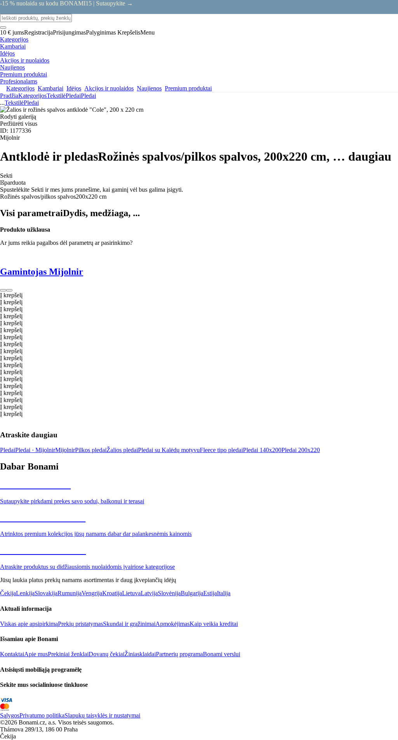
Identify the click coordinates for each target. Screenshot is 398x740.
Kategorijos (32, 95)
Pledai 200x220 (300, 450)
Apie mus (36, 654)
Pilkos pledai (90, 450)
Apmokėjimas (172, 623)
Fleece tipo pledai (221, 450)
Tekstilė (56, 95)
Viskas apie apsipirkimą (29, 623)
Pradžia (9, 95)
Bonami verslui (221, 654)
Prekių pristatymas (80, 623)
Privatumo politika (42, 715)
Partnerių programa (179, 654)
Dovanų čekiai (106, 654)
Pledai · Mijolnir (35, 450)
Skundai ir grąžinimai (129, 623)
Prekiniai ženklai (68, 654)
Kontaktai (12, 654)
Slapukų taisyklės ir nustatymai (102, 715)
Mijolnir (65, 450)
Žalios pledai (122, 450)
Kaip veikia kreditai (214, 623)
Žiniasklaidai (140, 654)
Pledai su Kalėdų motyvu (169, 450)
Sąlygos (9, 715)
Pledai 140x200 (262, 450)
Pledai (88, 95)
